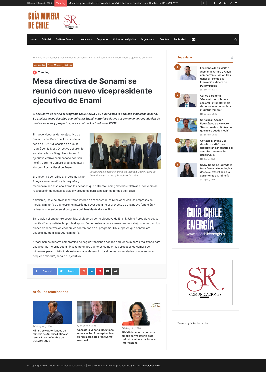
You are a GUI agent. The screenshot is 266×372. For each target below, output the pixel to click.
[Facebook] (214, 3)
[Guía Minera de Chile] (53, 20)
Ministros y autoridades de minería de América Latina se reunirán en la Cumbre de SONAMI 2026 (123, 3)
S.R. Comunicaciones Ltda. (146, 365)
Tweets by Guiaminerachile (193, 323)
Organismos (148, 39)
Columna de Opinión (124, 39)
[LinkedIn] (225, 3)
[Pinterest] (99, 271)
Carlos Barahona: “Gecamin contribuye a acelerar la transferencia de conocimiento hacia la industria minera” (215, 102)
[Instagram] (230, 3)
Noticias (85, 39)
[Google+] (83, 271)
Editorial (46, 39)
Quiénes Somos (64, 39)
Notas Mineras (55, 65)
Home (33, 39)
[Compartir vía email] (107, 271)
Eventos (164, 39)
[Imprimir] (115, 271)
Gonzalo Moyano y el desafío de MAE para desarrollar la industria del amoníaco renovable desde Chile (216, 147)
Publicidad (179, 39)
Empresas (102, 39)
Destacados (51, 57)
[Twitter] (220, 3)
